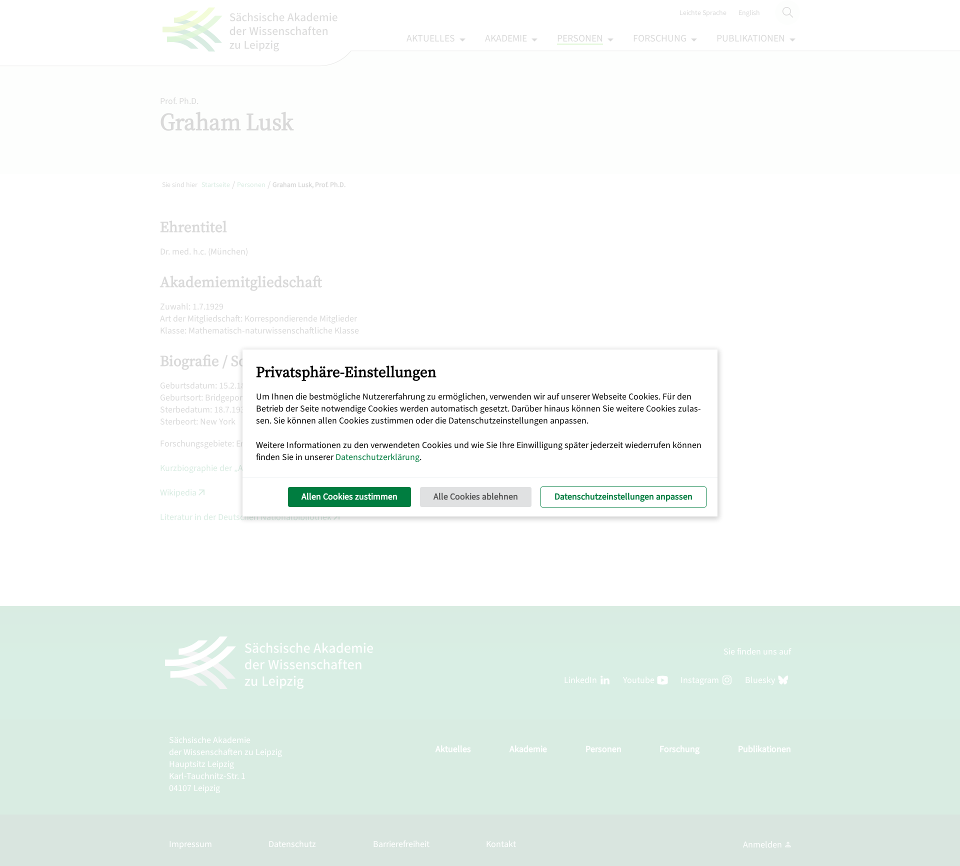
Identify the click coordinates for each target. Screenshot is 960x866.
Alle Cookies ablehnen (476, 496)
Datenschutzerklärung (378, 457)
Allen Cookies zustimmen (350, 496)
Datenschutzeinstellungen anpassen (623, 496)
